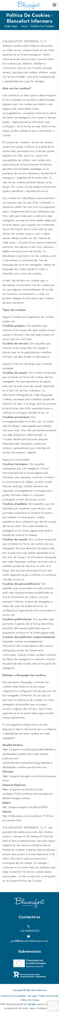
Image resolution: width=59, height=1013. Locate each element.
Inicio (24, 26)
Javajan (32, 1004)
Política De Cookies (29, 1000)
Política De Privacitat (48, 996)
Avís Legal (32, 996)
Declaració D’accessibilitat (13, 996)
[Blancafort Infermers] (28, 5)
